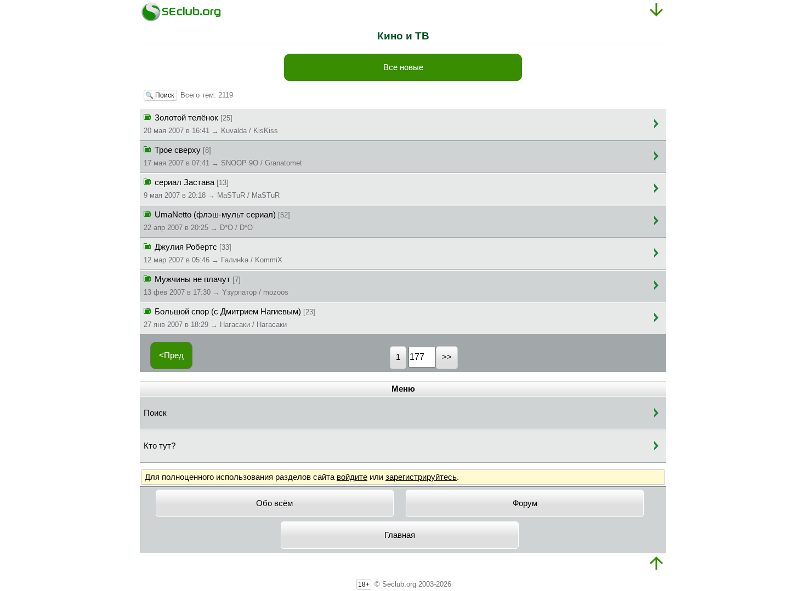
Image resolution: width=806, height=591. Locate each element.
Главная (399, 535)
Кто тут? (159, 445)
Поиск (155, 413)
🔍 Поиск (160, 95)
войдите (352, 477)
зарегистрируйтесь (421, 477)
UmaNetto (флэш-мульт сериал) (217, 221)
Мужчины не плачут (216, 285)
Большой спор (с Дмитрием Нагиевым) (229, 318)
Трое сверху (223, 156)
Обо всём (274, 503)
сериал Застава (212, 188)
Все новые (403, 67)
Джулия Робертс (213, 253)
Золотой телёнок (211, 124)
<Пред (171, 355)
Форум (525, 503)
